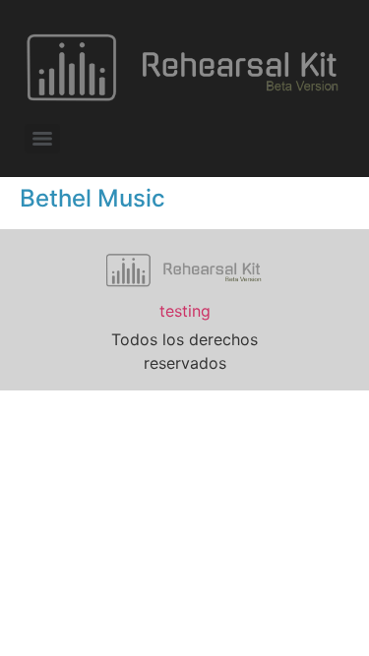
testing (185, 311)
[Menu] (42, 138)
